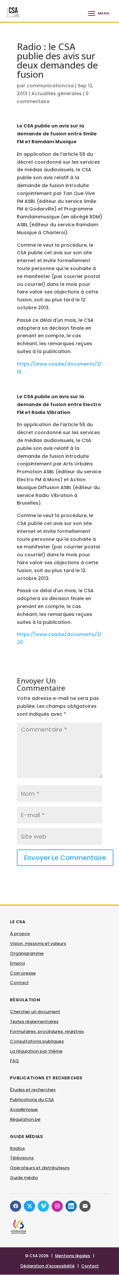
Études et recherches (33, 1090)
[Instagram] (57, 1206)
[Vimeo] (43, 1206)
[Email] (85, 1206)
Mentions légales (72, 1256)
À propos (20, 933)
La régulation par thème (36, 1051)
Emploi (17, 963)
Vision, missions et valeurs (38, 943)
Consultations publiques (37, 1041)
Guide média (24, 1178)
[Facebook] (15, 1206)
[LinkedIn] (71, 1206)
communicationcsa (50, 85)
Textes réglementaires (34, 1021)
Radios (17, 1148)
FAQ (14, 1061)
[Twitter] (29, 1206)
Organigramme (27, 953)
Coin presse (23, 973)
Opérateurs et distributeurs (39, 1168)
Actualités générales (56, 93)
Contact (19, 983)
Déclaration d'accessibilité (47, 1266)
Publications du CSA (32, 1099)
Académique (24, 1109)
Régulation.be (25, 1119)
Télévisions (22, 1158)
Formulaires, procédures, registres (47, 1031)
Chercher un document (35, 1012)
